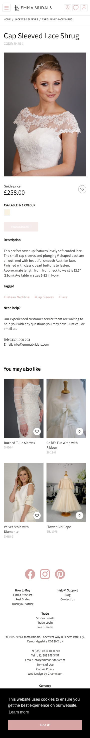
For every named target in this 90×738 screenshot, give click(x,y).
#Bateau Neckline (17, 297)
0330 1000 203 (51, 651)
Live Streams (45, 627)
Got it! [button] (45, 725)
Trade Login (45, 622)
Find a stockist (21, 226)
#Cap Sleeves (44, 297)
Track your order (22, 604)
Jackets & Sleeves (26, 19)
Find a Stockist (22, 595)
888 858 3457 (51, 655)
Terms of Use (45, 664)
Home (7, 19)
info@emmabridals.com (49, 660)
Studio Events (45, 618)
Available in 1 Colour (19, 205)
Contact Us (67, 599)
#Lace (63, 297)
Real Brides (23, 599)
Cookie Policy (45, 669)
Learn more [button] (19, 712)
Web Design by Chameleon (45, 673)
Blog (67, 595)
